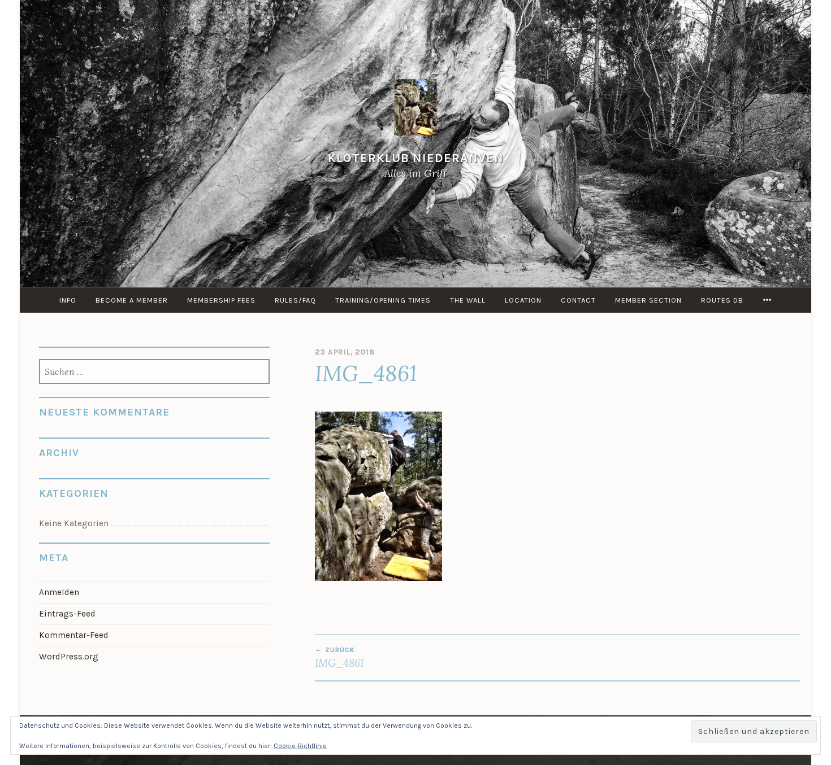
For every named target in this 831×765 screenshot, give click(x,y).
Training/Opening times (383, 300)
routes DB (722, 300)
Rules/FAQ (295, 300)
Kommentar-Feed (74, 635)
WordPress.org (68, 657)
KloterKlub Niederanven (416, 158)
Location (523, 300)
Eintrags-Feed (67, 614)
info (67, 300)
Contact (578, 300)
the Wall (468, 300)
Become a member (132, 300)
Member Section (648, 300)
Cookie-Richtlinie (300, 746)
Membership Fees (221, 300)
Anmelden (59, 592)
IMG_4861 (339, 658)
